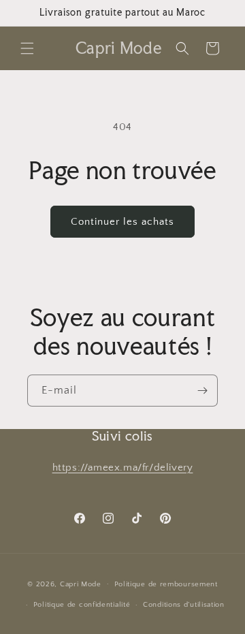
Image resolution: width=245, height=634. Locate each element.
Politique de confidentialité (82, 605)
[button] (27, 48)
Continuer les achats (122, 221)
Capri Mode (80, 584)
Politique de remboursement (166, 584)
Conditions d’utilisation (184, 605)
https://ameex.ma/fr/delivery (122, 467)
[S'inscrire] (202, 391)
